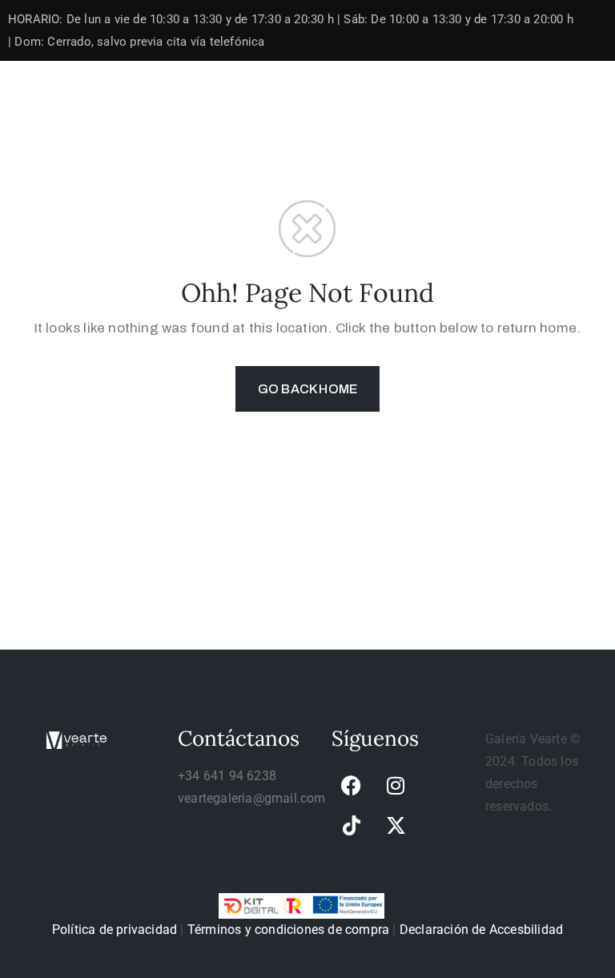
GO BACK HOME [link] (307, 389)
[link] (352, 785)
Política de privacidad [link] (114, 929)
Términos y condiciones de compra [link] (288, 929)
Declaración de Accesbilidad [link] (481, 929)
